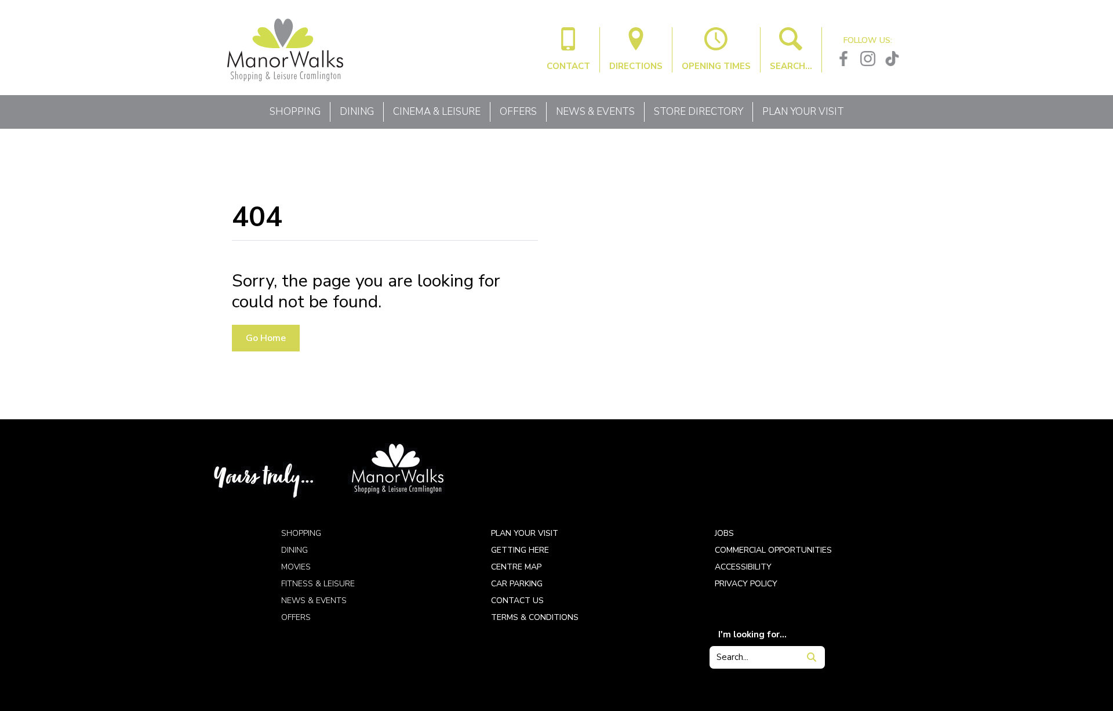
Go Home (266, 338)
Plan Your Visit (803, 111)
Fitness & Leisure (318, 583)
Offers (518, 111)
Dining (357, 111)
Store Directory (698, 111)
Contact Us (517, 600)
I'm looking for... (752, 634)
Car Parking (517, 583)
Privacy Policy (746, 583)
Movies (296, 566)
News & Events (595, 111)
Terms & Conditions (535, 617)
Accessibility (743, 566)
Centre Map (516, 566)
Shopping (295, 111)
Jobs (724, 533)
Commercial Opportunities (773, 550)
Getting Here (520, 550)
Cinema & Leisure (437, 111)
